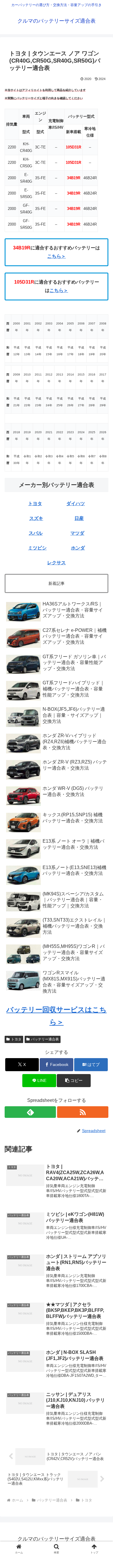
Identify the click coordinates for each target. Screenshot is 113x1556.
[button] (73, 1080)
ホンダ (78, 547)
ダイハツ (75, 503)
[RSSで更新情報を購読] (82, 1112)
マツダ (77, 533)
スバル (36, 533)
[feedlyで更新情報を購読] (30, 1112)
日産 (79, 518)
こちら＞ (56, 256)
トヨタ (35, 503)
